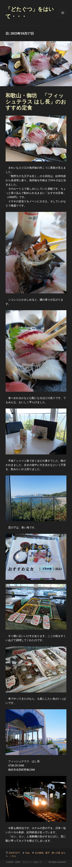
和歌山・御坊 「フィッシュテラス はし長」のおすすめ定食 (36, 101)
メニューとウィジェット (62, 12)
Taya (27, 852)
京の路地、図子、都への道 (47, 852)
